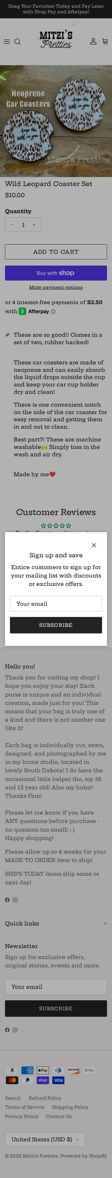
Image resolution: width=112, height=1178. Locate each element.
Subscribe (56, 625)
